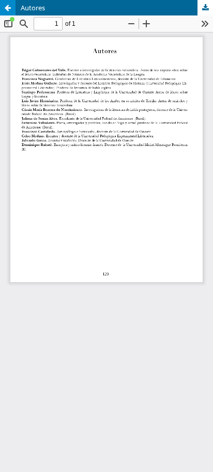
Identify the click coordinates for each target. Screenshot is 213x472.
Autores (33, 7)
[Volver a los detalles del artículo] (8, 7)
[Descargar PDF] (205, 7)
